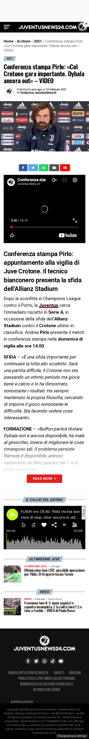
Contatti (59, 672)
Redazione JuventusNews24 (38, 92)
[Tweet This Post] (33, 167)
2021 (38, 41)
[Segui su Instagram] (44, 661)
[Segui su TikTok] (52, 661)
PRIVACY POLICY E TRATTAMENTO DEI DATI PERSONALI (46, 678)
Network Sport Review (46, 689)
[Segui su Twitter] (36, 661)
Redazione (75, 672)
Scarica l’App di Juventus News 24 (28, 672)
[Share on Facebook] (23, 167)
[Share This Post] (44, 167)
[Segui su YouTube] (61, 661)
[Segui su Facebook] (28, 661)
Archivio (23, 41)
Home (8, 41)
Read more (42, 479)
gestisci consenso (22, 701)
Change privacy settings (71, 735)
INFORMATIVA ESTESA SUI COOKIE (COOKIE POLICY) (46, 684)
